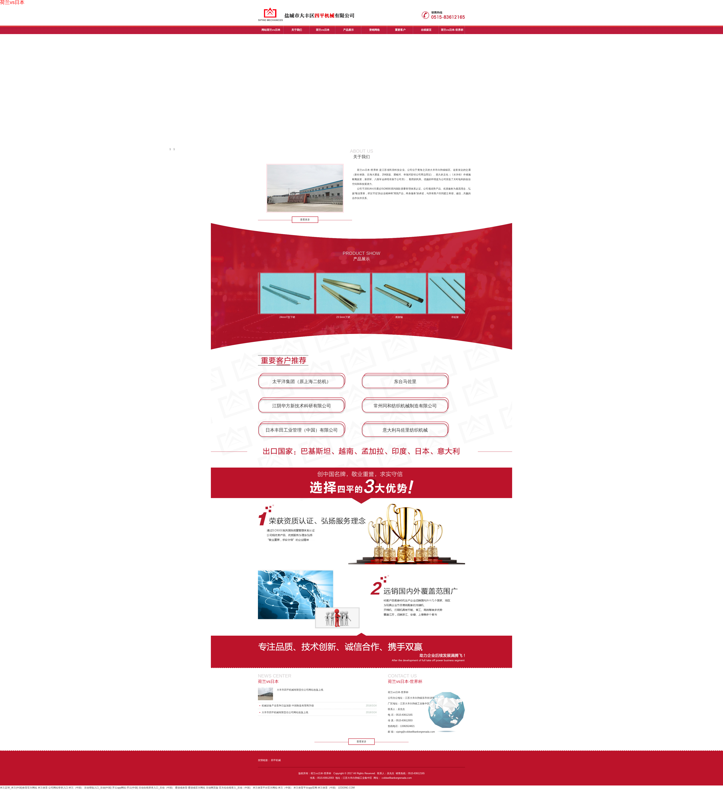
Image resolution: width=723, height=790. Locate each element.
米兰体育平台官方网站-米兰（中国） (273, 787)
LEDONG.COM (346, 787)
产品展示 (348, 29)
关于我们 (296, 29)
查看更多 (305, 219)
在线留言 (426, 29)
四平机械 (276, 760)
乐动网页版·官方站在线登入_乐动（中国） (229, 787)
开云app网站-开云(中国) (125, 787)
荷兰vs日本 (322, 29)
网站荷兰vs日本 (271, 29)
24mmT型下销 (260, 317)
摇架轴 (372, 317)
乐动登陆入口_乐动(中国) (97, 787)
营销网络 (374, 29)
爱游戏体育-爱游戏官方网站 (190, 787)
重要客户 (400, 29)
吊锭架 (428, 317)
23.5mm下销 (316, 317)
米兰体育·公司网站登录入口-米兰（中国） (60, 787)
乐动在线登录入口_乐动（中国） (156, 787)
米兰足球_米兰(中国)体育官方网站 (18, 787)
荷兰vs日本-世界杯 (452, 29)
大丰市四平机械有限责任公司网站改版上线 (300, 689)
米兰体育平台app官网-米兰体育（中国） (315, 787)
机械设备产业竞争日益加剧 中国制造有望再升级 (288, 705)
